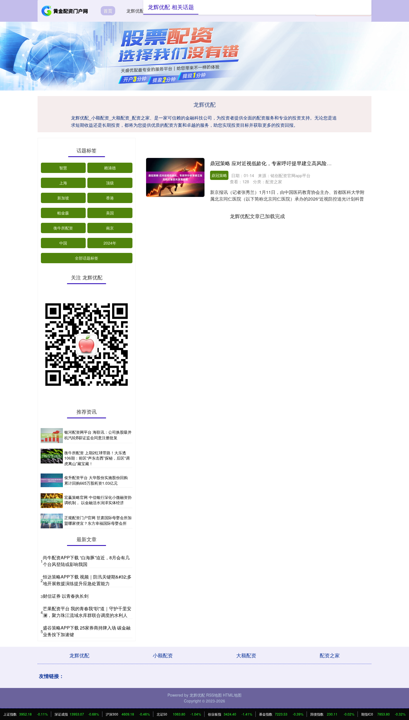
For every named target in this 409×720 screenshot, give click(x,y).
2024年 (110, 243)
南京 (110, 228)
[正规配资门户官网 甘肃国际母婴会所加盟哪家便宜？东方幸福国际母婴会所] (52, 521)
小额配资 (163, 655)
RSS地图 (214, 695)
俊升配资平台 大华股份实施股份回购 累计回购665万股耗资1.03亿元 (96, 480)
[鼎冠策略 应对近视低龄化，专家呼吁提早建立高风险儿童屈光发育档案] (175, 177)
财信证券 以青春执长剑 (65, 596)
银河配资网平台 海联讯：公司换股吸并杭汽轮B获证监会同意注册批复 (98, 434)
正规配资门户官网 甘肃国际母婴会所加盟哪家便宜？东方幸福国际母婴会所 (98, 520)
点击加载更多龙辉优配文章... (257, 215)
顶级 (110, 183)
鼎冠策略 (219, 175)
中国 (63, 243)
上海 (63, 183)
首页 (108, 11)
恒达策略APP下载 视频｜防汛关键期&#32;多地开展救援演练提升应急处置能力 (87, 580)
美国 (110, 213)
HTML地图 (232, 695)
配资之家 (330, 655)
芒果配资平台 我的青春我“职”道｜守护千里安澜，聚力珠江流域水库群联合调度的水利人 (87, 611)
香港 (110, 198)
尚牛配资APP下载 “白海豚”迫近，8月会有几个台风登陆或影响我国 (86, 560)
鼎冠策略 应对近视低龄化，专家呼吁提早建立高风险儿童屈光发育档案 (288, 163)
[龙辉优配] (65, 10)
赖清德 (110, 167)
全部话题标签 (86, 258)
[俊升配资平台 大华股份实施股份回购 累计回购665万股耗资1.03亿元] (52, 480)
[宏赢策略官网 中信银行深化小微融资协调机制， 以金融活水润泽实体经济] (52, 500)
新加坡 (63, 198)
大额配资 (246, 655)
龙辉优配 (135, 11)
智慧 (63, 167)
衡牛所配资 (63, 228)
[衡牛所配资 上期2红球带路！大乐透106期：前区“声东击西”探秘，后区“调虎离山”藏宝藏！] (52, 458)
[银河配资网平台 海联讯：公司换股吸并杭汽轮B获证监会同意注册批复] (52, 435)
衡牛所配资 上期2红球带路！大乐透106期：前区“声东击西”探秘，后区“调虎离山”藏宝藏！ (97, 458)
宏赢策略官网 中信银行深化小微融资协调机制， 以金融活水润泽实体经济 (98, 500)
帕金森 (63, 213)
